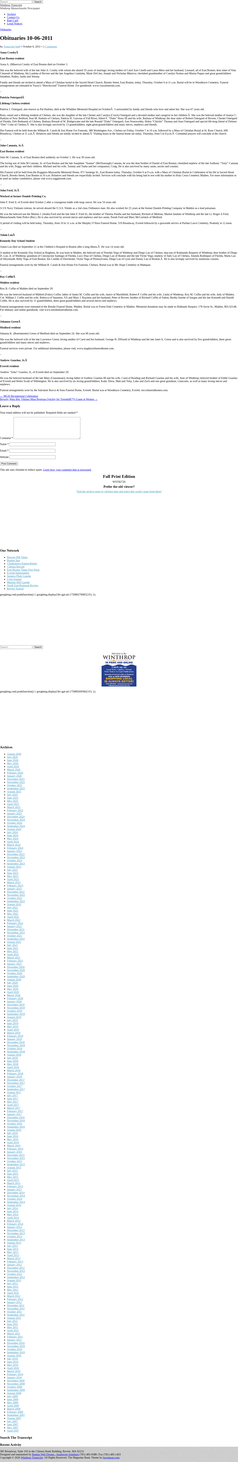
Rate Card (12, 20)
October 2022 (14, 898)
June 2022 (12, 910)
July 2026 (12, 757)
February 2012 (15, 1299)
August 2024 (14, 829)
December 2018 (16, 1042)
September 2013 (16, 1239)
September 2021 (16, 938)
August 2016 (14, 1129)
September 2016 (16, 1126)
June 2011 (12, 1324)
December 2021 (16, 929)
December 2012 (16, 1267)
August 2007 (14, 1418)
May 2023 (12, 876)
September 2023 (16, 863)
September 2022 (16, 901)
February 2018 (15, 1073)
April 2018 (13, 1067)
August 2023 (14, 866)
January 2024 (14, 851)
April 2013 (13, 1255)
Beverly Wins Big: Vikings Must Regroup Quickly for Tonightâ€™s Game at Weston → (49, 399)
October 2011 (14, 1311)
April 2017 (13, 1104)
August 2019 (14, 1017)
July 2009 (12, 1396)
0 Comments (50, 46)
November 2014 (16, 1195)
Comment (6, 438)
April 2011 (13, 1330)
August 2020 (14, 979)
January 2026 (14, 775)
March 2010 (13, 1371)
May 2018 (12, 1064)
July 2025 (12, 794)
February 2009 (15, 1411)
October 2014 (14, 1198)
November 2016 (16, 1120)
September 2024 (16, 826)
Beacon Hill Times (17, 557)
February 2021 (15, 960)
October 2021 (14, 935)
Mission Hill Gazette (18, 582)
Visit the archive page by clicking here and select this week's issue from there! (119, 491)
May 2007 (12, 1427)
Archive (11, 14)
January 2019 (14, 1039)
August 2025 (14, 791)
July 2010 (12, 1358)
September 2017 (16, 1089)
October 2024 (14, 822)
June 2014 (12, 1211)
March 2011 (13, 1333)
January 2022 (14, 926)
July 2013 (12, 1245)
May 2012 (12, 1289)
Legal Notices (14, 23)
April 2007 (13, 1430)
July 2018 (12, 1057)
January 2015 (14, 1189)
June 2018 (12, 1061)
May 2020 (12, 988)
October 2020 (14, 973)
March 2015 (13, 1183)
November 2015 (16, 1158)
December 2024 (16, 816)
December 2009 (16, 1380)
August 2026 (14, 753)
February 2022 (15, 923)
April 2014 (13, 1217)
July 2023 (12, 869)
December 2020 (16, 967)
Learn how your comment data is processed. (67, 469)
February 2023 (15, 885)
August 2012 (14, 1280)
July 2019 (12, 1020)
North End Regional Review (23, 585)
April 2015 (13, 1180)
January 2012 (14, 1302)
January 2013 (14, 1264)
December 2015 (16, 1155)
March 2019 (13, 1032)
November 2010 (16, 1346)
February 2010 (15, 1374)
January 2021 (14, 963)
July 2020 (12, 982)
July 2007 (12, 1421)
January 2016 (14, 1151)
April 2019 (13, 1029)
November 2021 (16, 932)
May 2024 (12, 838)
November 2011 (16, 1308)
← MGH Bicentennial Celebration (19, 396)
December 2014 (16, 1192)
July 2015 (12, 1170)
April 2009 (13, 1405)
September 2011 (16, 1314)
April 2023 (13, 879)
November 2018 (16, 1045)
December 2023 (16, 854)
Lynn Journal (14, 579)
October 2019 (14, 1010)
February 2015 (15, 1186)
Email (4, 450)
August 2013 (14, 1242)
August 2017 (14, 1092)
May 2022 (12, 913)
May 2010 (12, 1364)
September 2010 (16, 1352)
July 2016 (12, 1133)
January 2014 (14, 1227)
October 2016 (14, 1123)
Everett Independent (18, 572)
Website (4, 457)
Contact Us (13, 17)
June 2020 (12, 985)
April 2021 (13, 954)
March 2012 (13, 1296)
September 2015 (16, 1164)
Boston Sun (13, 560)
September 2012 (16, 1277)
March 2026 (13, 769)
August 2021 (14, 941)
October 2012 (14, 1274)
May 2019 (12, 1026)
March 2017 (13, 1108)
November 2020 (16, 970)
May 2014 (12, 1214)
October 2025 (14, 785)
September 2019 (16, 1014)
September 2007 (16, 1415)
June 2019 (12, 1023)
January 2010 (14, 1377)
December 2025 (16, 779)
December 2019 (16, 1004)
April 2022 (13, 916)
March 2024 (13, 844)
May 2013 (12, 1252)
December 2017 (16, 1079)
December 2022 (16, 891)
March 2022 (13, 920)
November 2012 (16, 1270)
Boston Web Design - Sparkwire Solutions (55, 1454)
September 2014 (16, 1202)
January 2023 (14, 888)
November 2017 (16, 1082)
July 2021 (12, 945)
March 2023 (13, 882)
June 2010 (12, 1361)
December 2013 (16, 1230)
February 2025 (15, 810)
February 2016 (15, 1148)
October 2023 (14, 860)
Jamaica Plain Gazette (19, 576)
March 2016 (13, 1145)
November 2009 (16, 1383)
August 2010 (14, 1355)
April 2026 (13, 766)
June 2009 (12, 1399)
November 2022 (16, 894)
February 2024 (15, 847)
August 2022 (14, 904)
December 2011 (15, 1305)
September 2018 (16, 1051)
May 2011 (12, 1327)
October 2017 (14, 1086)
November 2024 (16, 819)
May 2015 (12, 1176)
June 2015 (12, 1173)
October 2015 (14, 1161)
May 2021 (12, 951)
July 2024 (12, 832)
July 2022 (12, 907)
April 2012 (13, 1292)
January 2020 (14, 1001)
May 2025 (12, 800)
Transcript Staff (11, 46)
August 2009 (14, 1393)
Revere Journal (15, 588)
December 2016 (16, 1117)
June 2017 (12, 1098)
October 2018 (14, 1048)
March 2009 (13, 1408)
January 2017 (14, 1114)
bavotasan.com (111, 1457)
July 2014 (12, 1208)
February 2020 (15, 998)
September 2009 (16, 1390)
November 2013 (16, 1233)
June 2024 (12, 835)
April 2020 (13, 992)
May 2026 (12, 763)
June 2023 (12, 873)
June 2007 (12, 1424)
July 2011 (12, 1321)
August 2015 (14, 1167)
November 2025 (16, 782)
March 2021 (13, 957)
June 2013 (12, 1249)
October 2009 (14, 1386)
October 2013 (14, 1236)
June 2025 (12, 797)
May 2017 (12, 1101)
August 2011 (14, 1317)
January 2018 (14, 1076)
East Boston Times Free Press (23, 569)
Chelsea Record (15, 566)
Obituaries (5, 29)
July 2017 (12, 1095)
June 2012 (12, 1286)
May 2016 (12, 1139)
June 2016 (12, 1136)
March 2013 (13, 1258)
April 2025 (13, 804)
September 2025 (16, 788)
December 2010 (16, 1343)
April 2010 (13, 1368)
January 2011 (14, 1339)
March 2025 (13, 807)
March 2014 (13, 1220)
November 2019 (16, 1007)
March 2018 (13, 1070)
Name (4, 444)
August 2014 (14, 1205)
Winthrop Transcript (11, 5)
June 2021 (12, 948)
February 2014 (15, 1223)
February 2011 (15, 1336)
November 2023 (16, 857)
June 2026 (12, 760)
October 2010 (14, 1349)
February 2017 (15, 1111)
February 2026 (15, 772)
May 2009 (12, 1402)
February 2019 (15, 1035)
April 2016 (13, 1142)
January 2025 (14, 813)
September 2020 (16, 976)
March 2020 (13, 995)
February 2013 (15, 1261)
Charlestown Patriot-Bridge (22, 563)
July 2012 (12, 1283)
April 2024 (13, 841)
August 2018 (14, 1054)
